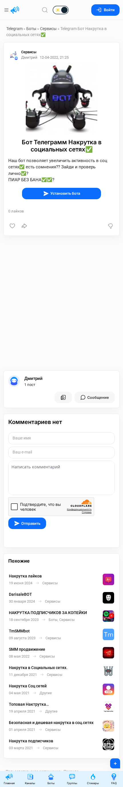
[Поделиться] (24, 226)
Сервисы (48, 28)
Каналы (30, 783)
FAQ (114, 783)
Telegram (14, 28)
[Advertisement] (61, 303)
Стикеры (93, 783)
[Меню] (7, 10)
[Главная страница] (15, 10)
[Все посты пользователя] (63, 397)
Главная (9, 783)
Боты (31, 28)
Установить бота (65, 193)
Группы (72, 783)
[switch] (42, 10)
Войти (109, 10)
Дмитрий (33, 378)
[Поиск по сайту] (45, 10)
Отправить (30, 523)
